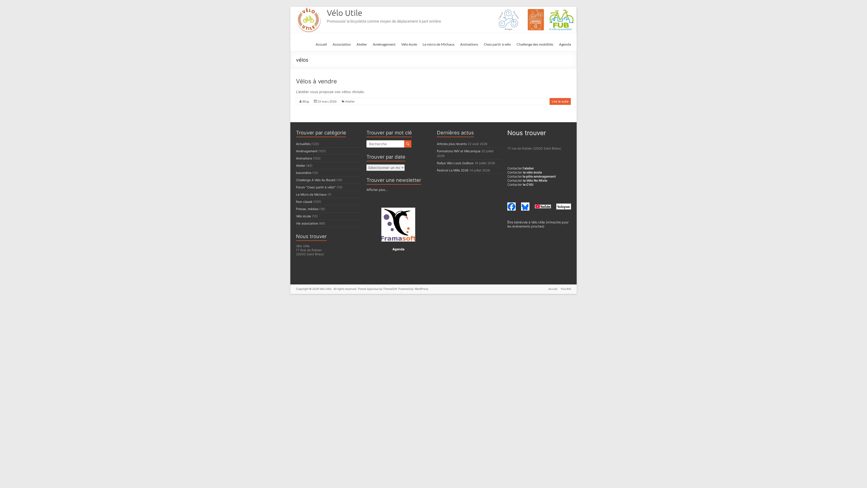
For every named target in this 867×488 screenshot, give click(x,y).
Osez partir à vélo (497, 44)
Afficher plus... (377, 190)
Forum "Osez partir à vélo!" (316, 187)
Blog (306, 101)
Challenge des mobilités (535, 44)
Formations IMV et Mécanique (458, 151)
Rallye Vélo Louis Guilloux (455, 163)
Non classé (304, 202)
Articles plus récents (452, 144)
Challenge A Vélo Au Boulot (316, 180)
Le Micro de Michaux (311, 194)
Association (342, 44)
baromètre (303, 173)
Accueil (321, 44)
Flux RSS (566, 289)
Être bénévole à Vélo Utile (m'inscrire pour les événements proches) (538, 224)
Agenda (565, 44)
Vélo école (409, 44)
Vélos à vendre (316, 81)
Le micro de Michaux (438, 44)
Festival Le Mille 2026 (452, 170)
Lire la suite (560, 101)
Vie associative (307, 223)
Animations (469, 44)
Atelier (362, 44)
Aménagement (384, 44)
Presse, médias (307, 209)
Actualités (303, 144)
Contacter (520, 168)
